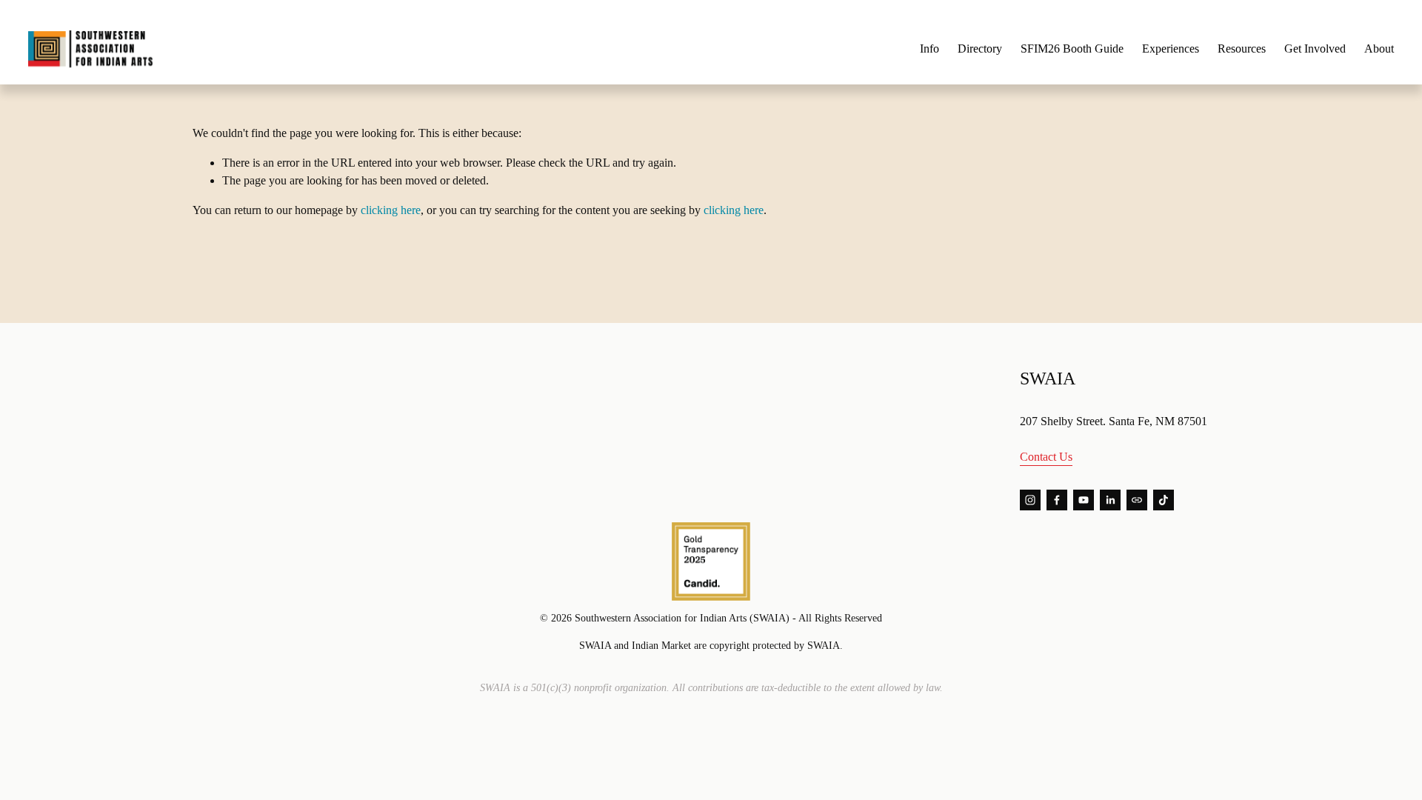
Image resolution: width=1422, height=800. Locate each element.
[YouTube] (1083, 500)
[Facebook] (1057, 500)
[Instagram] (1030, 500)
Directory (980, 48)
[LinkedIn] (1110, 500)
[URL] (1136, 500)
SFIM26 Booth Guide (1072, 48)
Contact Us (1046, 456)
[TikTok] (1163, 500)
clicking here (391, 210)
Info (929, 48)
